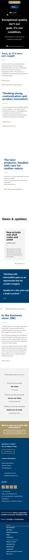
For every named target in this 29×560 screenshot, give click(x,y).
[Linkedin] (3, 487)
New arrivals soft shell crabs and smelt (13, 236)
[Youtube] (15, 487)
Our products (10, 527)
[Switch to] (14, 12)
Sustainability (9, 549)
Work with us (9, 553)
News (8, 534)
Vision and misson (12, 532)
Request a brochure (11, 541)
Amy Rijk (9, 519)
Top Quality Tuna (10, 544)
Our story (9, 530)
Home (8, 525)
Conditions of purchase (8, 514)
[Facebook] (11, 487)
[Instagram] (7, 487)
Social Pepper (19, 519)
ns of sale (21, 514)
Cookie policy (22, 512)
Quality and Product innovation (14, 551)
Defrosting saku (10, 546)
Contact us (9, 537)
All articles (20, 264)
